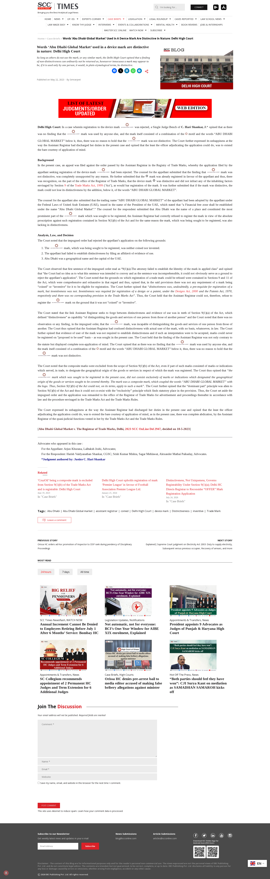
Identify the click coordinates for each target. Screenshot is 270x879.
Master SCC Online (115, 30)
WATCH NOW (136, 30)
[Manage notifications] (6, 872)
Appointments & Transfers (185, 620)
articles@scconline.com (165, 838)
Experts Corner (91, 19)
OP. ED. (71, 19)
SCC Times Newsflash (52, 620)
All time (84, 572)
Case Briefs (114, 19)
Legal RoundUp (158, 19)
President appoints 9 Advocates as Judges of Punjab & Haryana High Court (197, 628)
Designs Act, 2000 (186, 291)
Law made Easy (56, 24)
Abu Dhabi (53, 511)
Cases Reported (184, 19)
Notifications (137, 620)
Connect (199, 7)
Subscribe (156, 30)
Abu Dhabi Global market (77, 511)
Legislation (135, 19)
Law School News (211, 19)
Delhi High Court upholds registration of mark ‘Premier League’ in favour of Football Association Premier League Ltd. (130, 485)
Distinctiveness (181, 511)
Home (48, 19)
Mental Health (165, 24)
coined (124, 511)
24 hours (46, 572)
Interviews (104, 24)
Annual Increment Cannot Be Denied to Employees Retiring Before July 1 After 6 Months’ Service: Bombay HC (69, 628)
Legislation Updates (116, 620)
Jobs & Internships (211, 24)
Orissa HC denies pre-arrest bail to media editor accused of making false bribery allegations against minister (133, 683)
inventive (198, 511)
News (57, 19)
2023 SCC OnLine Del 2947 (143, 429)
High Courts (126, 674)
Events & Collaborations (133, 24)
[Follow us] (195, 835)
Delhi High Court (141, 511)
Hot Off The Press (180, 674)
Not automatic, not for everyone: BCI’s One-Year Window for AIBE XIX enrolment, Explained (132, 628)
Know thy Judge (81, 24)
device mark (162, 511)
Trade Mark (214, 511)
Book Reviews (189, 24)
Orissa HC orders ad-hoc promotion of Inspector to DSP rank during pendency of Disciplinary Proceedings (85, 544)
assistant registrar (107, 511)
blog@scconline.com (126, 838)
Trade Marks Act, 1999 (89, 185)
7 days (66, 572)
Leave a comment (56, 520)
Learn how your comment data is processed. (100, 811)
